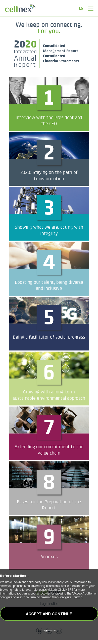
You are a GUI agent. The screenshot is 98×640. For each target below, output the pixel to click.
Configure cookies (49, 630)
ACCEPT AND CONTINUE (49, 613)
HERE (69, 589)
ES (81, 8)
